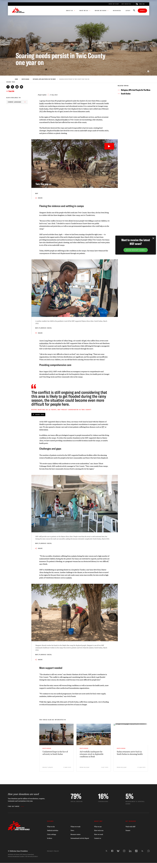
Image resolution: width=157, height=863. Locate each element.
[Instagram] (124, 851)
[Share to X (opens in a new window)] (12, 86)
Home (16, 79)
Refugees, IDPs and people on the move (44, 79)
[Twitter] (106, 851)
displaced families (61, 119)
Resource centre (75, 834)
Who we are (98, 826)
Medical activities (52, 830)
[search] (134, 10)
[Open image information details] (148, 71)
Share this (39, 414)
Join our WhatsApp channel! (135, 250)
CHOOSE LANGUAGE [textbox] (14, 102)
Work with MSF (130, 826)
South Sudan (25, 79)
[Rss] (142, 851)
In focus (49, 838)
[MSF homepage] (18, 10)
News (72, 830)
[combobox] (17, 102)
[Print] (21, 86)
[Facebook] (112, 851)
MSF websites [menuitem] (126, 4)
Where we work (75, 826)
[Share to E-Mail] (17, 86)
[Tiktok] (136, 851)
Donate (142, 10)
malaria (74, 556)
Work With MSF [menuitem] (114, 4)
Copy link (11, 91)
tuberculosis (43, 429)
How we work (98, 834)
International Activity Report (80, 838)
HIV (103, 427)
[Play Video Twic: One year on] (109, 146)
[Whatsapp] (148, 851)
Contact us (97, 838)
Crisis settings (51, 834)
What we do (51, 826)
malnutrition (43, 343)
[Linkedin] (130, 851)
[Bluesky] (118, 851)
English (142, 4)
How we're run (98, 830)
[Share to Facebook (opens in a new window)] (8, 86)
